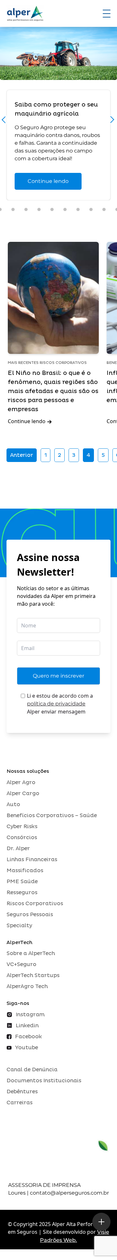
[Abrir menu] (106, 13)
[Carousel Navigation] (58, 121)
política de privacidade (56, 704)
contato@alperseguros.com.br (69, 1193)
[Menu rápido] (101, 1222)
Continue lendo (48, 181)
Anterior (21, 455)
